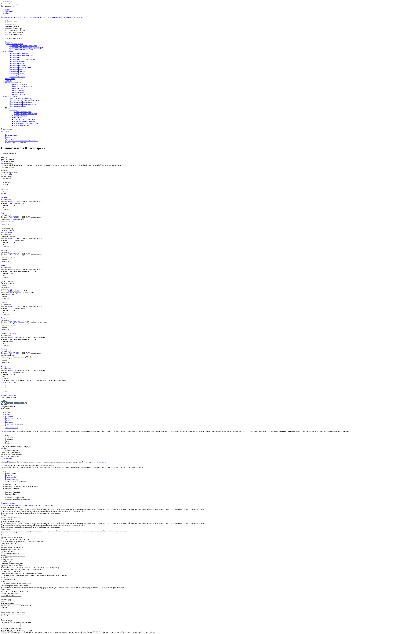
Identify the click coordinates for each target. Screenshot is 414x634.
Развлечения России (21, 125)
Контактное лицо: (8, 603)
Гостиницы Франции (17, 77)
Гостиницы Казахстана (17, 65)
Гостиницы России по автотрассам (22, 59)
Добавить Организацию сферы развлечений (21, 486)
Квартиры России (16, 88)
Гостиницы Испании (17, 71)
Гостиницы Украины (17, 61)
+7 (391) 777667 (14, 254)
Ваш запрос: (5, 590)
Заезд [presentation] (3, 555)
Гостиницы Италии (16, 73)
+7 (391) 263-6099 (14, 322)
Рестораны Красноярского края (25, 114)
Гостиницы (9, 51)
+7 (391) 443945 (14, 291)
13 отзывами (7, 174)
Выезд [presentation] (3, 559)
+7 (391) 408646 (14, 269)
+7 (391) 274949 (14, 201)
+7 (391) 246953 (14, 370)
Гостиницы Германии (17, 69)
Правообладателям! (12, 479)
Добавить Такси (11, 484)
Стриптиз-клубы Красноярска (25, 119)
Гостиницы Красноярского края (21, 55)
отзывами (37, 165)
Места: (5, 582)
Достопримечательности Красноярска (23, 46)
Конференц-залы (11, 96)
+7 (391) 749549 (14, 353)
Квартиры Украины (16, 90)
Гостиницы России (16, 57)
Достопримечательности (14, 44)
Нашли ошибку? (11, 477)
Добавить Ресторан (12, 488)
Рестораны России (20, 116)
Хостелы (8, 81)
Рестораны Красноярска (22, 112)
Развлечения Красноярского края (26, 123)
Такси (7, 420)
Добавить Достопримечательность (18, 500)
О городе (8, 42)
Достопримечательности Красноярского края (26, 48)
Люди (7, 13)
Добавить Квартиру (12, 494)
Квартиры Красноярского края (20, 86)
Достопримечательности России (21, 50)
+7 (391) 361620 (14, 337)
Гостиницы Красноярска (18, 53)
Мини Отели (10, 79)
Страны (8, 412)
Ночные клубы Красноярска (24, 121)
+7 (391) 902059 (14, 217)
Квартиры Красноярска (18, 84)
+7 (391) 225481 (14, 238)
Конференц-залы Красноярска (20, 102)
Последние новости (8, 458)
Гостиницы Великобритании (20, 67)
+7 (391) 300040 (14, 306)
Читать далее (101, 462)
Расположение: (9, 580)
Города (7, 414)
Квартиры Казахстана (17, 94)
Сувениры (9, 12)
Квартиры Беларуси (16, 92)
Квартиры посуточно (13, 83)
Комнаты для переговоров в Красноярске (24, 100)
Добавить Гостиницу (13, 492)
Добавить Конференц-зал (14, 498)
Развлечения (9, 426)
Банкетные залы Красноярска (20, 98)
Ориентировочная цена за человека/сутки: (9, 594)
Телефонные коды (11, 428)
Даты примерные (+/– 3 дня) (13, 553)
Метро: (6, 577)
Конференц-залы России (18, 106)
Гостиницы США (15, 75)
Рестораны (13, 110)
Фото (7, 10)
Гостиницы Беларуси (17, 63)
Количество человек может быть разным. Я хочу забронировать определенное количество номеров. (22, 540)
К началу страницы (8, 382)
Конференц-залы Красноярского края (23, 104)
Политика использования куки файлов (38, 505)
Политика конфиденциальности (12, 505)
